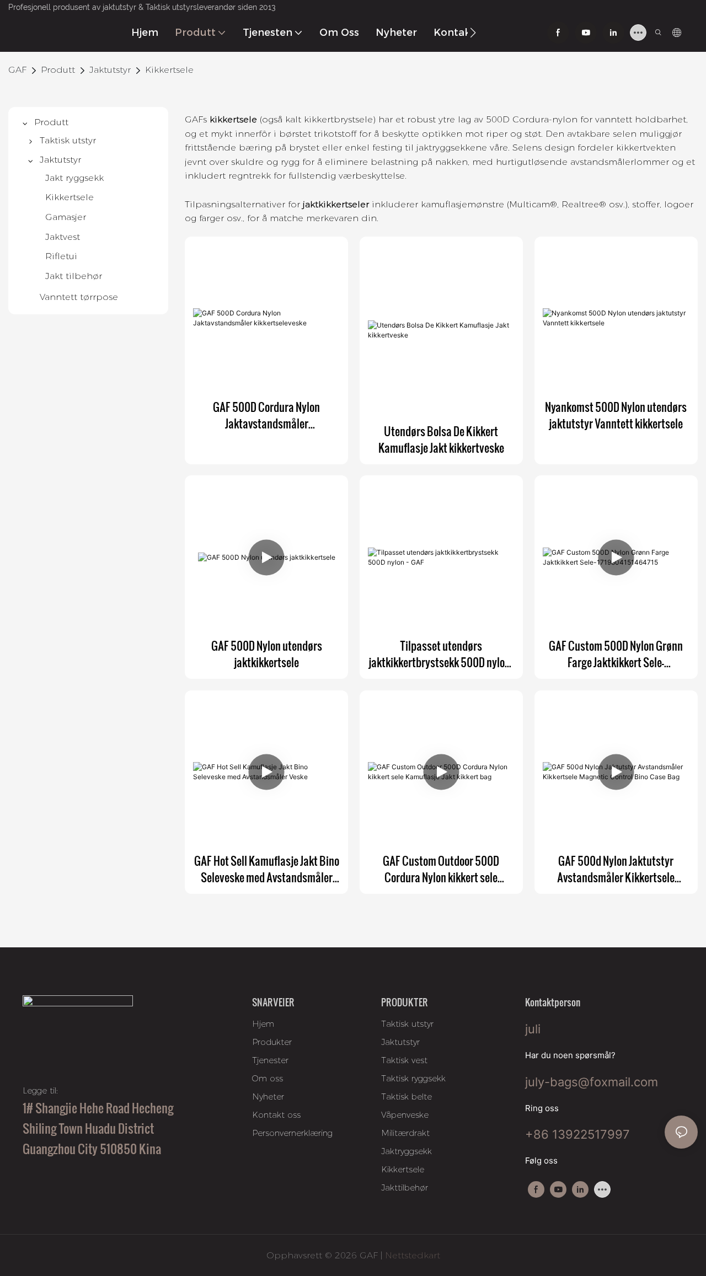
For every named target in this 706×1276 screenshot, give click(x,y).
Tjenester (270, 1060)
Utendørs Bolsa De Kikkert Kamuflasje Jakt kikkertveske (441, 439)
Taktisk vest (404, 1060)
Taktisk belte (406, 1096)
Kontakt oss (276, 1114)
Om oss (267, 1078)
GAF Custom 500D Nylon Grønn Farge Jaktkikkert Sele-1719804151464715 (616, 654)
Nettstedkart (411, 1255)
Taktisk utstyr (407, 1023)
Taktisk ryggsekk (413, 1078)
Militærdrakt (405, 1133)
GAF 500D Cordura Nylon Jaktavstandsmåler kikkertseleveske (266, 415)
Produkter (272, 1042)
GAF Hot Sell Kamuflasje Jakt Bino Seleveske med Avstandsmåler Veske (266, 869)
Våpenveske (405, 1114)
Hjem (263, 1023)
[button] (473, 32)
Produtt (58, 70)
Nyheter (268, 1096)
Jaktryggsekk (406, 1151)
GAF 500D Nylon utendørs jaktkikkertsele (266, 654)
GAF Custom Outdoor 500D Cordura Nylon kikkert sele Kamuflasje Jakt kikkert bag (441, 869)
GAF (17, 70)
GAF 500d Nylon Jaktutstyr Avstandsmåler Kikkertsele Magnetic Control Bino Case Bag (616, 869)
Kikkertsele (169, 70)
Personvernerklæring (292, 1133)
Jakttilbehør (404, 1187)
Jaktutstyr (110, 70)
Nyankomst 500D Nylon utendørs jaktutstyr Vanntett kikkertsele (616, 415)
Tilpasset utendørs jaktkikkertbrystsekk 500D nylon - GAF (441, 654)
